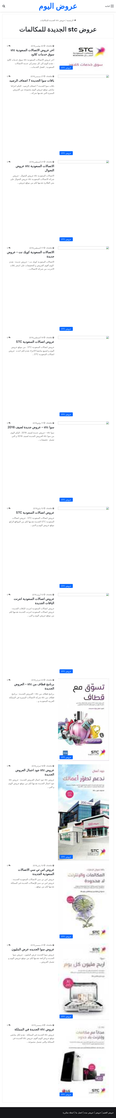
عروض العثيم (108, 1112)
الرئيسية (70, 20)
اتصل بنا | (78, 1112)
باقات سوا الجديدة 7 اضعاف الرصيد (31, 80)
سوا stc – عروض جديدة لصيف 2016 (31, 427)
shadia (49, 46)
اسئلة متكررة (68, 1112)
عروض (98, 1112)
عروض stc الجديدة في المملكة (34, 1029)
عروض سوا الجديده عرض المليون (33, 949)
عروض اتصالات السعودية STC (35, 342)
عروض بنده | (88, 1112)
